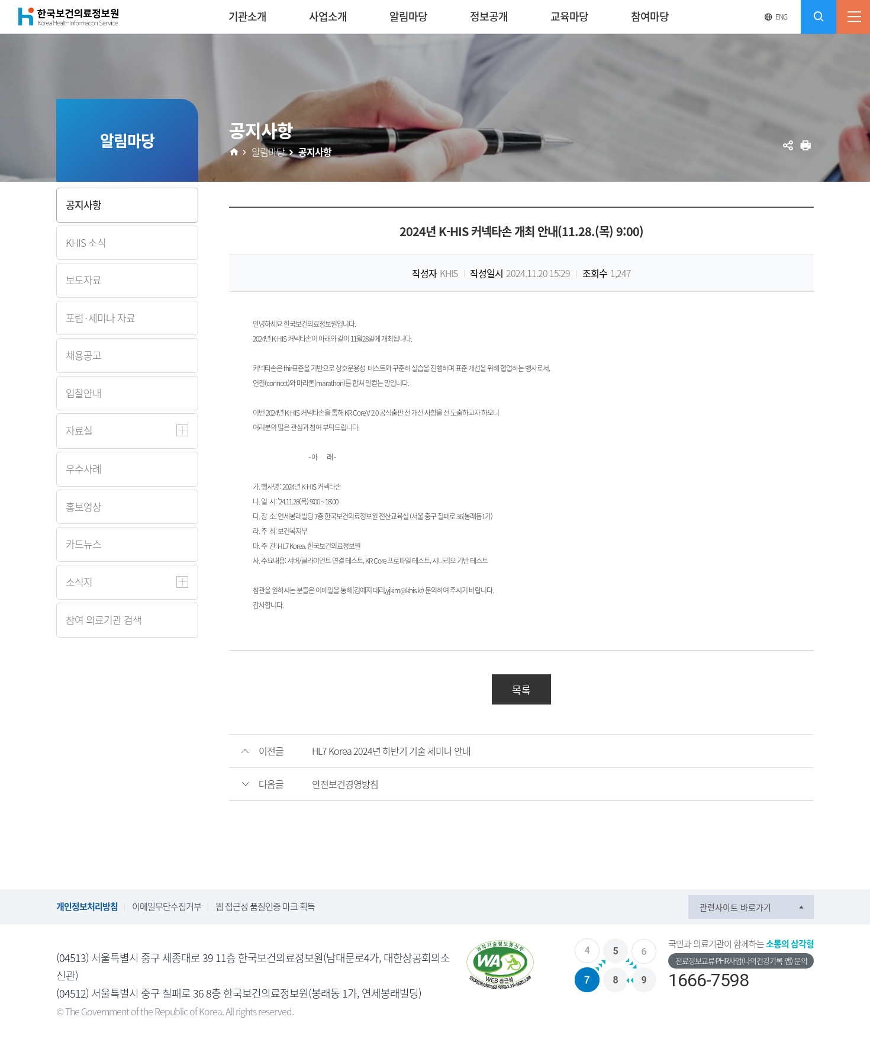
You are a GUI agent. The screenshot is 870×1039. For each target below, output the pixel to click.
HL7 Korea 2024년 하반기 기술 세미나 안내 (391, 751)
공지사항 (83, 204)
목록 (521, 689)
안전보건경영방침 (345, 784)
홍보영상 (83, 506)
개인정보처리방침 (87, 906)
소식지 (79, 581)
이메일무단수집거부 (166, 906)
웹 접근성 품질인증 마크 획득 (265, 906)
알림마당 (268, 151)
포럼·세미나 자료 (100, 317)
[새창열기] (500, 964)
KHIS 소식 (86, 242)
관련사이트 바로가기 (735, 907)
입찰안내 (83, 392)
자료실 (79, 430)
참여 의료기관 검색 (103, 619)
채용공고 (83, 355)
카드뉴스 (83, 543)
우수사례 (83, 468)
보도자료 (83, 279)
